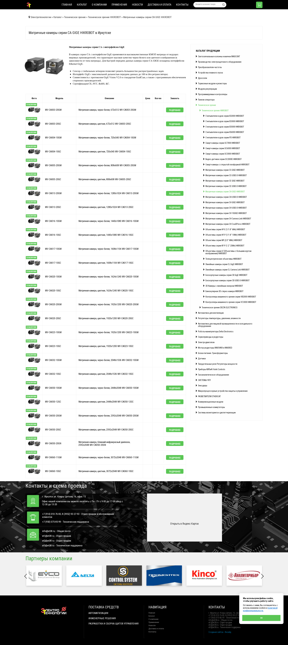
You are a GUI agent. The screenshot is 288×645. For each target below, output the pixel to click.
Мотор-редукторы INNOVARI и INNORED (215, 348)
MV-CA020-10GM (53, 276)
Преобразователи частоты (210, 67)
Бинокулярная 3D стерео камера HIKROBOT (224, 291)
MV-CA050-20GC (53, 429)
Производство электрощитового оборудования (219, 62)
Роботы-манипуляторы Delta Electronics (215, 331)
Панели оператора (206, 99)
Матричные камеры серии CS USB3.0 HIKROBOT (226, 175)
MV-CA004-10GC (53, 151)
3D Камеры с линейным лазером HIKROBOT (224, 286)
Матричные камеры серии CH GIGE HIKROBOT (225, 202)
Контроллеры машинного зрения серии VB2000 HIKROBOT (231, 296)
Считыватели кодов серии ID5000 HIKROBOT (225, 127)
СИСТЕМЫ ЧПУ (204, 380)
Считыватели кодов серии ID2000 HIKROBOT (225, 116)
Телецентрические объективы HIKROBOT (224, 259)
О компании (99, 4)
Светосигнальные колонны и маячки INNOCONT (219, 56)
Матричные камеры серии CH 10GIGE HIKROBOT (226, 213)
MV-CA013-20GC (53, 207)
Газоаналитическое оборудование (213, 375)
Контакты (182, 4)
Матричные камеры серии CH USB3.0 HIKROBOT (226, 208)
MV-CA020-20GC (53, 318)
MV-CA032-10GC (53, 374)
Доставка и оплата (159, 4)
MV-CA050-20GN (53, 443)
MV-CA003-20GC (53, 123)
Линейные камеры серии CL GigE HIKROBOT (224, 264)
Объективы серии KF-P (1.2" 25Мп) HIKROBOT (225, 245)
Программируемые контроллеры (212, 94)
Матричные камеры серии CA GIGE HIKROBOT (225, 191)
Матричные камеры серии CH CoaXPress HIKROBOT (228, 224)
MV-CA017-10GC (53, 262)
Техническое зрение (207, 105)
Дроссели (202, 78)
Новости (137, 4)
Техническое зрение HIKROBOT (215, 110)
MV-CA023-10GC (53, 346)
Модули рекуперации (207, 89)
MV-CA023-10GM (53, 332)
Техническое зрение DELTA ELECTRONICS (219, 307)
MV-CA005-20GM (53, 165)
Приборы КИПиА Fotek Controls (211, 369)
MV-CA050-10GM (53, 387)
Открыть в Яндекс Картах (184, 523)
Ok (261, 618)
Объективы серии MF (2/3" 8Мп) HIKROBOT (224, 240)
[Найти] (223, 4)
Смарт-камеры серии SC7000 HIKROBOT (223, 143)
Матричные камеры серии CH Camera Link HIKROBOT (228, 218)
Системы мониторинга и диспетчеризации (217, 412)
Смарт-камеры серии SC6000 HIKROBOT (223, 148)
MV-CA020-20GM (53, 304)
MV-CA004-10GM (53, 137)
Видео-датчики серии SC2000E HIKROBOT (224, 159)
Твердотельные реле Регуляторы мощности (217, 364)
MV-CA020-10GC (53, 290)
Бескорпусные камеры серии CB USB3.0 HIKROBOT (228, 280)
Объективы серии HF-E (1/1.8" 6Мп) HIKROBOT (225, 229)
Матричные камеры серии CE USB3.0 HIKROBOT (226, 186)
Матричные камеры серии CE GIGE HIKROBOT (225, 181)
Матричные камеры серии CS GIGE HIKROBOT (225, 170)
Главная (67, 4)
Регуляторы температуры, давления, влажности (219, 318)
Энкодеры (202, 385)
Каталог (82, 4)
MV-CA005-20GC (53, 179)
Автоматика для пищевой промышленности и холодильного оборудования (225, 324)
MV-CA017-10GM (53, 248)
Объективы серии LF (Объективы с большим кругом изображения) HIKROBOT (228, 252)
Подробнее (174, 110)
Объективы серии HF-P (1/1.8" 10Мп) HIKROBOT (226, 235)
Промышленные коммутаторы (211, 407)
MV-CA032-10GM (53, 360)
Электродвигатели (206, 342)
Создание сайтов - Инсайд (219, 632)
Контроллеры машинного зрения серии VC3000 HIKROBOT (231, 302)
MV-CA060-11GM (53, 457)
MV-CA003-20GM (53, 109)
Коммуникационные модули (210, 402)
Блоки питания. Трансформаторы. (213, 353)
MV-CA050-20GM (53, 415)
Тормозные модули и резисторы (212, 83)
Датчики (202, 358)
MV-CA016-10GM (53, 221)
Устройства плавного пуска (210, 72)
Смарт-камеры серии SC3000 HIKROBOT (223, 154)
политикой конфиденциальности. (260, 609)
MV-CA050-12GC (53, 401)
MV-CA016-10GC (53, 235)
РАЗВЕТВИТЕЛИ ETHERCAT (209, 396)
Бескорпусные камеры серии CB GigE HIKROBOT (226, 275)
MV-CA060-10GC (53, 471)
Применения (119, 4)
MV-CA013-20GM (53, 193)
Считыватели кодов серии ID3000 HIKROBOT (225, 121)
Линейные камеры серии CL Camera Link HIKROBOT (228, 269)
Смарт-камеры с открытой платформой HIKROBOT (227, 164)
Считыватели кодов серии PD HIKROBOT (223, 137)
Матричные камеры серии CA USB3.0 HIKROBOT (226, 197)
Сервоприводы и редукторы (210, 337)
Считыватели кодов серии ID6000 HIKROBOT (225, 132)
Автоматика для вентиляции (211, 313)
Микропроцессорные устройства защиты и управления (223, 391)
